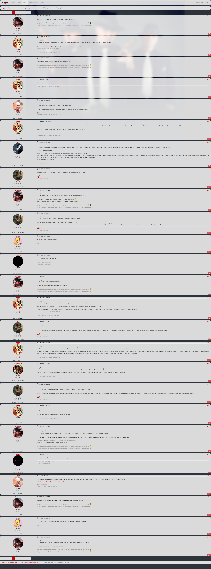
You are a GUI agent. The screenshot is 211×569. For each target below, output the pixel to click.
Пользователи (33, 2)
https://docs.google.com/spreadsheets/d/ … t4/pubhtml (52, 481)
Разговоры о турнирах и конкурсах (31, 8)
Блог (19, 2)
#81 (208, 121)
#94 (208, 405)
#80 (208, 100)
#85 (208, 213)
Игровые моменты (13, 8)
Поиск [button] (42, 2)
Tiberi (18, 100)
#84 (208, 190)
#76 (208, 16)
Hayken (18, 236)
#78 (208, 58)
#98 (208, 497)
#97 (208, 475)
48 (25, 13)
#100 (207, 537)
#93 (208, 384)
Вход (206, 2)
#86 (208, 236)
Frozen (18, 142)
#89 (208, 297)
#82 (208, 142)
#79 (208, 79)
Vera (18, 169)
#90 (208, 321)
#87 (208, 255)
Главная (13, 2)
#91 (208, 342)
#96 (208, 454)
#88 (208, 276)
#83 (208, 169)
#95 (208, 426)
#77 (208, 37)
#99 (208, 518)
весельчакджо (18, 363)
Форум (25, 2)
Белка (18, 37)
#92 (208, 363)
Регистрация (199, 2)
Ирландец (18, 255)
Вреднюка (18, 16)
